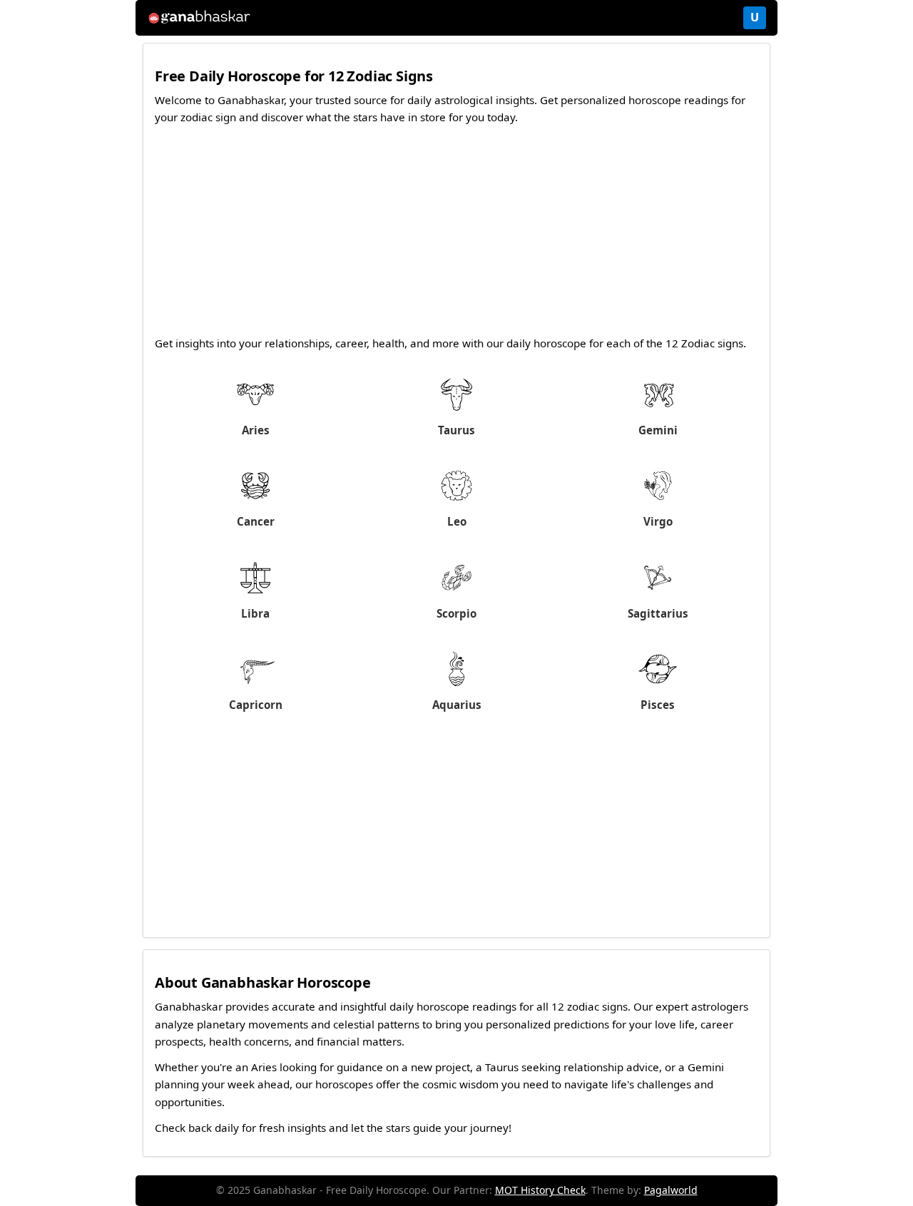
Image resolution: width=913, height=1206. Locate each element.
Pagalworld (671, 1190)
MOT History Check (540, 1190)
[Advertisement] (456, 234)
